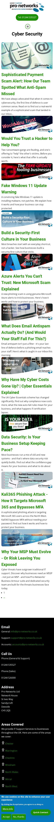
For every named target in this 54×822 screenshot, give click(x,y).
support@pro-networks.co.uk (26, 637)
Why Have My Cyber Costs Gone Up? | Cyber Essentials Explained (26, 386)
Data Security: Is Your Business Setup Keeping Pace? (23, 443)
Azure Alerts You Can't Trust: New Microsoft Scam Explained (25, 282)
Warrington (11, 750)
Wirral (8, 779)
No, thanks (18, 816)
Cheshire (10, 757)
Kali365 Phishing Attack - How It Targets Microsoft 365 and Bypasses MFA (24, 500)
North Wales (11, 772)
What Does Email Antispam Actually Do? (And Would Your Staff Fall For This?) (25, 332)
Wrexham (10, 765)
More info (8, 808)
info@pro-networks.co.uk (24, 631)
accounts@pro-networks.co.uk (28, 644)
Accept (6, 816)
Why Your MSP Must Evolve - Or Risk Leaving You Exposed (26, 558)
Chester (9, 743)
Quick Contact (40, 812)
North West (11, 786)
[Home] (27, 6)
